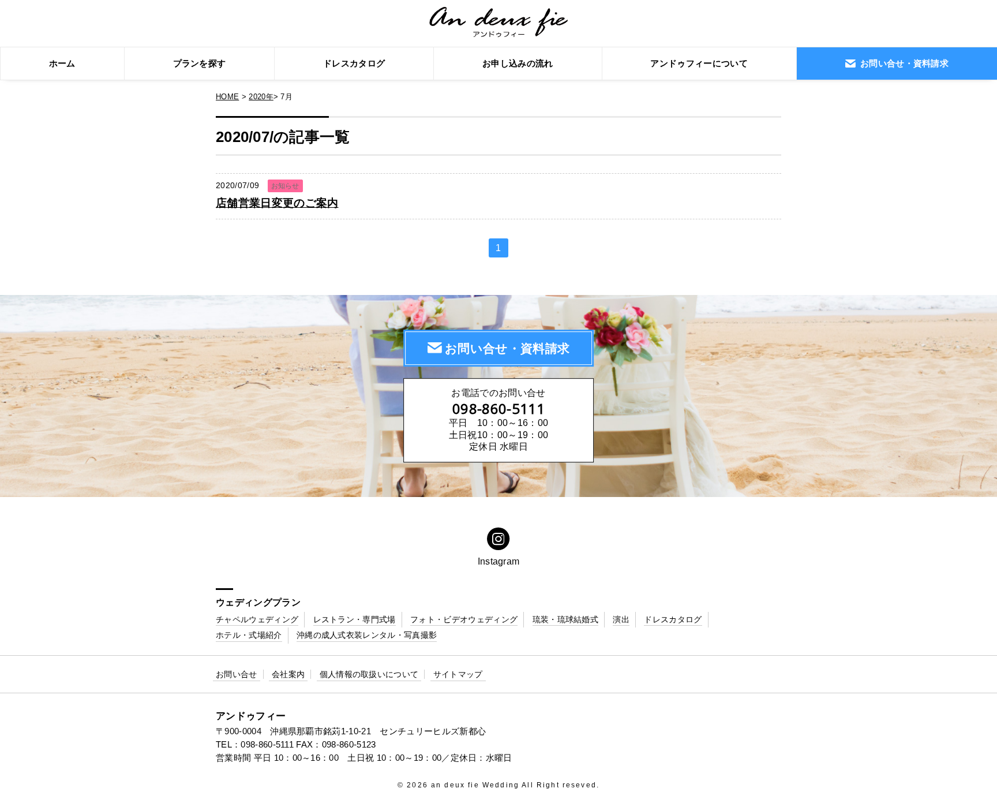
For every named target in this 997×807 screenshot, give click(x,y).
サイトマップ (458, 674)
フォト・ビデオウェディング (464, 619)
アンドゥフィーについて (699, 63)
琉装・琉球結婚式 (566, 619)
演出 (621, 619)
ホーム (62, 63)
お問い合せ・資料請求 (507, 348)
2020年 (261, 96)
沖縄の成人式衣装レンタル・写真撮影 (367, 635)
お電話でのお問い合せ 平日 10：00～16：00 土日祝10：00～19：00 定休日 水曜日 (498, 420)
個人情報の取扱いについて (369, 674)
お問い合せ (236, 674)
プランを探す (199, 63)
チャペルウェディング (257, 619)
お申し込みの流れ (517, 63)
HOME (227, 96)
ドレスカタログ (354, 63)
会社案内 (288, 674)
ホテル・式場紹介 (249, 635)
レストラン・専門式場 (354, 619)
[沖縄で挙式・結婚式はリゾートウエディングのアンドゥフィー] (498, 31)
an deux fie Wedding (475, 785)
